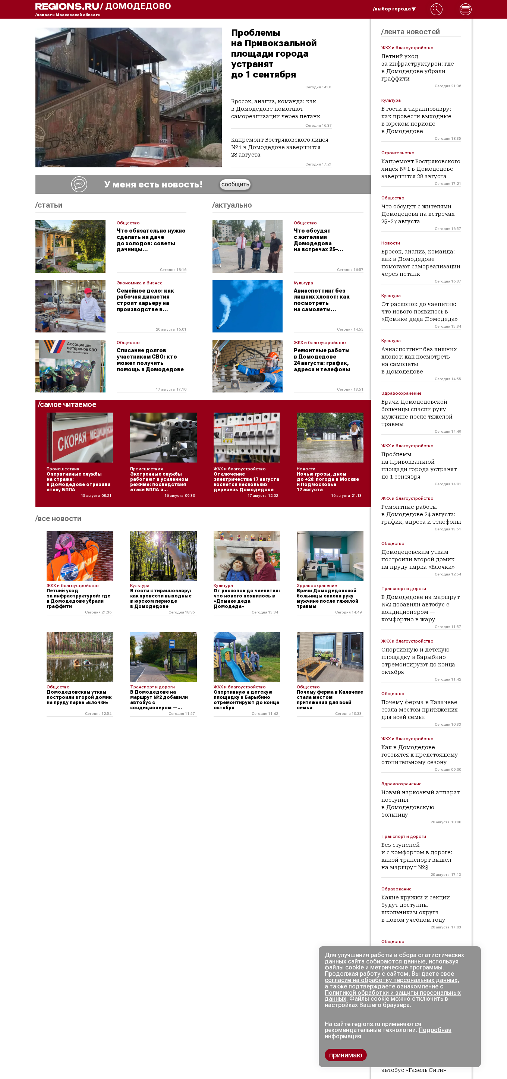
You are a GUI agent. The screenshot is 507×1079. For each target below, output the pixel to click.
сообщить (235, 184)
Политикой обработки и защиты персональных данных (393, 996)
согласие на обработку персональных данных (391, 980)
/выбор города (392, 9)
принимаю (345, 1055)
